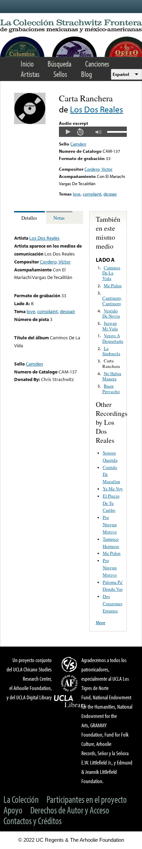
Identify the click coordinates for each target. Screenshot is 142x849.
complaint (92, 194)
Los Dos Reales (96, 109)
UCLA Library (70, 701)
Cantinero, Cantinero (112, 301)
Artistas (30, 74)
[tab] (30, 217)
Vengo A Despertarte (112, 338)
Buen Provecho (111, 388)
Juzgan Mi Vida (110, 326)
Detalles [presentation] (29, 217)
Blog (86, 74)
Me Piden (113, 285)
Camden (78, 144)
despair (110, 194)
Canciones (97, 64)
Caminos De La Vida (111, 272)
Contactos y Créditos (32, 821)
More (100, 622)
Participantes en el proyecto (87, 799)
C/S (70, 664)
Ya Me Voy (113, 489)
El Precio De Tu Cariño (111, 503)
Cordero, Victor (98, 169)
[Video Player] (92, 132)
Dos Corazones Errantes (112, 603)
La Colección (21, 799)
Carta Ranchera (111, 363)
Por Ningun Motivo (110, 524)
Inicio (27, 64)
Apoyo (12, 810)
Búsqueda (59, 64)
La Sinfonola (111, 351)
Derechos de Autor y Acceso (69, 810)
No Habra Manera (111, 376)
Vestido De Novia (111, 313)
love (77, 194)
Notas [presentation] (59, 217)
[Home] (71, 26)
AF (70, 683)
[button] (68, 131)
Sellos (60, 74)
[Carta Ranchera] (29, 122)
